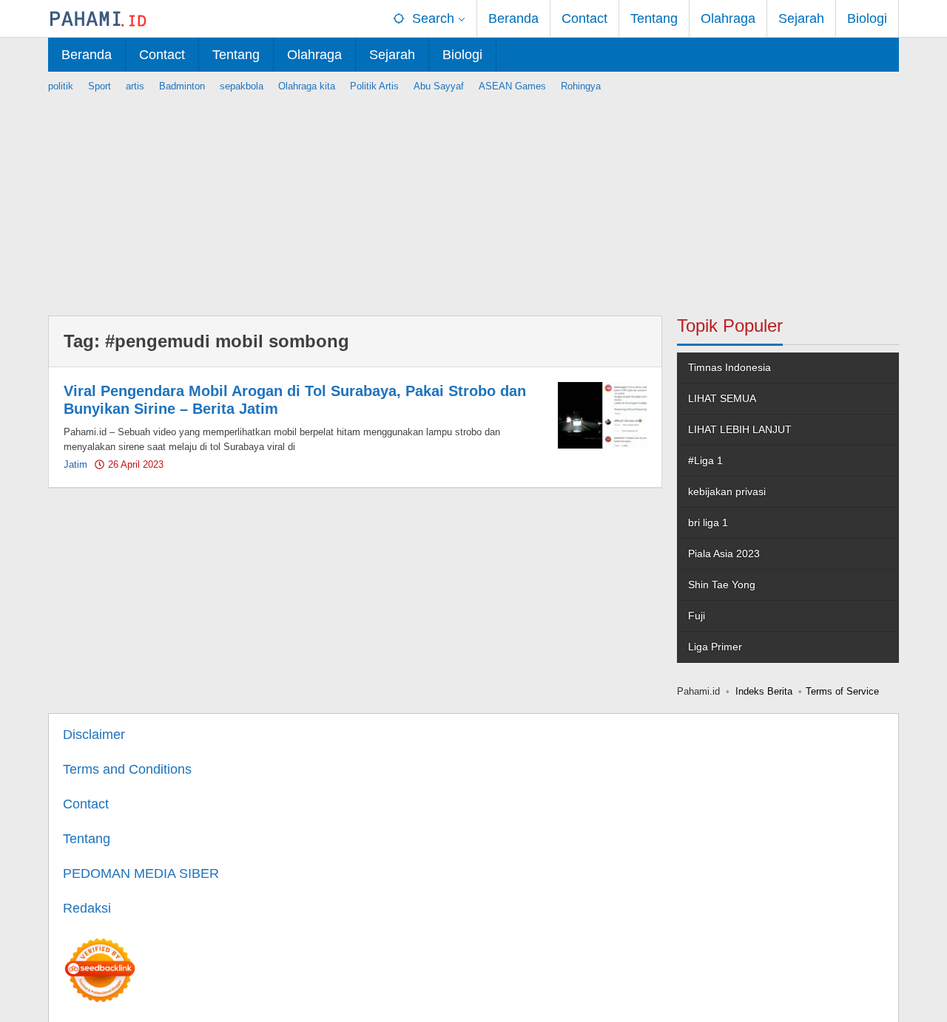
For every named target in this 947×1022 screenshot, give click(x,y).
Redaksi (87, 908)
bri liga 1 (708, 522)
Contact (86, 804)
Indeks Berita (763, 691)
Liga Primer (715, 647)
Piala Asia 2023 (724, 553)
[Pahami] (98, 18)
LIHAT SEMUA (722, 398)
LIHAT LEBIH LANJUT (740, 429)
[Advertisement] (473, 197)
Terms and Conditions (127, 769)
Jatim (75, 464)
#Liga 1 (705, 460)
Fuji (696, 615)
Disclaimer (94, 734)
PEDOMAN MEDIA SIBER (141, 873)
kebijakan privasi (727, 491)
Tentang (86, 838)
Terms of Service (842, 691)
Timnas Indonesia (729, 367)
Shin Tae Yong (721, 584)
